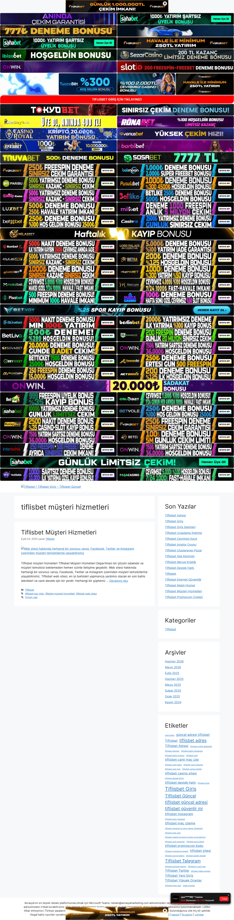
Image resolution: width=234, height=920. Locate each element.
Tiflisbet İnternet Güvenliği (183, 579)
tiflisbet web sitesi (86, 593)
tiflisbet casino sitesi (181, 773)
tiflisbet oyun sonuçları (175, 842)
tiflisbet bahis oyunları (174, 755)
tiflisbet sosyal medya (174, 856)
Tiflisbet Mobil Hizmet (180, 585)
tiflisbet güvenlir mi (184, 808)
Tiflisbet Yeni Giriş (179, 876)
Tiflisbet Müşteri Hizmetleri (58, 532)
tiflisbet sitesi (200, 851)
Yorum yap (31, 597)
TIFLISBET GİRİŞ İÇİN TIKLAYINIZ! (117, 99)
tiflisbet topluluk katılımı (175, 866)
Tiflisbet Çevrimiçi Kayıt (181, 538)
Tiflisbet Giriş (174, 521)
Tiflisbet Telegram (183, 860)
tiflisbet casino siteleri (192, 769)
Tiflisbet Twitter (177, 871)
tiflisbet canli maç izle (182, 760)
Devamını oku (118, 581)
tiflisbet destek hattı (180, 783)
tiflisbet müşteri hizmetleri (60, 593)
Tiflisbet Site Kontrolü (179, 556)
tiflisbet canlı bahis (173, 765)
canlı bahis (169, 735)
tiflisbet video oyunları (201, 871)
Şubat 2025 (173, 690)
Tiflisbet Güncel (180, 795)
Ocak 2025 (172, 696)
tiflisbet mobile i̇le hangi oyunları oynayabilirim (185, 837)
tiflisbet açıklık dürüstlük (201, 746)
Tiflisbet (29, 589)
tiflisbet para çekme (195, 842)
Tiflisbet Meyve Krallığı (180, 562)
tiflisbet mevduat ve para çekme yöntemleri (184, 828)
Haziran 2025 (174, 679)
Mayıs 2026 (173, 667)
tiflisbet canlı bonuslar (193, 765)
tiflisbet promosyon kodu (184, 846)
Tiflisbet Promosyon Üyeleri (184, 597)
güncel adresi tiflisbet (193, 735)
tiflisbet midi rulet (173, 833)
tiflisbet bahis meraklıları (192, 751)
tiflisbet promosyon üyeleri (176, 851)
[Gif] (117, 234)
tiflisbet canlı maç (173, 769)
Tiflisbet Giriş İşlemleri (180, 527)
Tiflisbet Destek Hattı (179, 568)
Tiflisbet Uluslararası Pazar (183, 550)
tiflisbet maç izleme (180, 823)
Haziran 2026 (174, 661)
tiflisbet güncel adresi (186, 802)
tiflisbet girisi (204, 783)
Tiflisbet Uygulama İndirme (183, 533)
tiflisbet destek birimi (174, 778)
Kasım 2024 (173, 702)
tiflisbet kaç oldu (34, 593)
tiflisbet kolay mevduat (175, 819)
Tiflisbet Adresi (175, 515)
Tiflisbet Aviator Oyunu (180, 544)
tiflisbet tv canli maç (197, 866)
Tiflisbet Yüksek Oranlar (183, 880)
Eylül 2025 (172, 673)
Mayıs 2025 (173, 684)
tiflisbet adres (193, 740)
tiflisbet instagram (179, 814)
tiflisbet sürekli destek (196, 856)
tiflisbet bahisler (172, 751)
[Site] (58, 170)
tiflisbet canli (192, 755)
